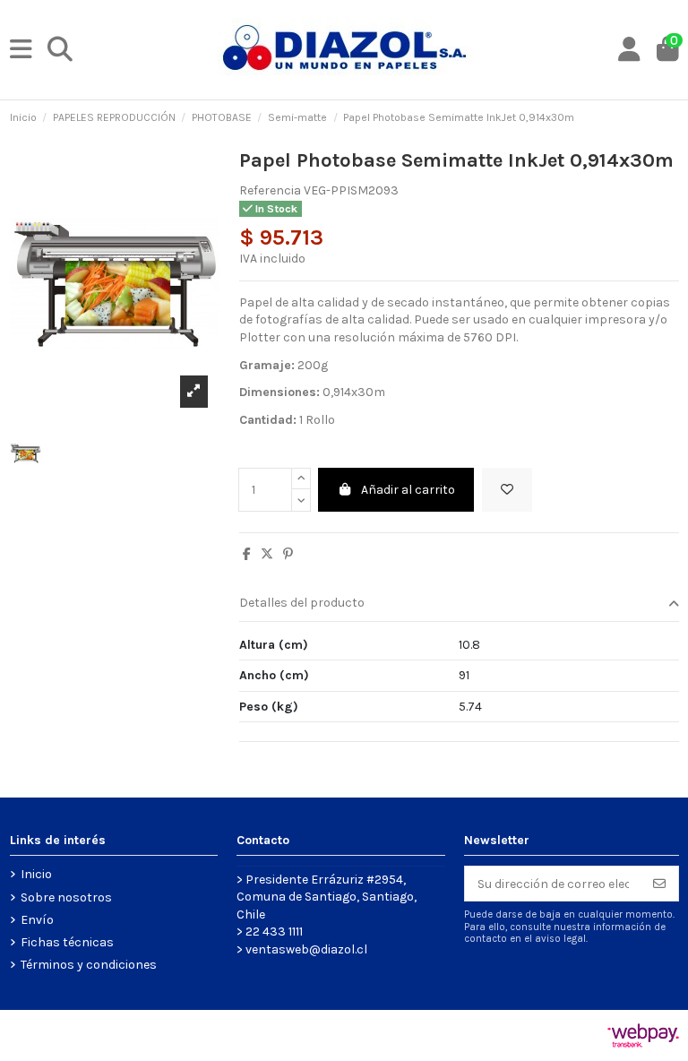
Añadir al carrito (408, 489)
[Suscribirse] (659, 884)
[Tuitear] (267, 554)
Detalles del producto (302, 602)
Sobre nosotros (66, 897)
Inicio (36, 874)
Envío (37, 919)
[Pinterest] (288, 554)
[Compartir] (247, 554)
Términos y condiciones (89, 964)
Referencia (270, 190)
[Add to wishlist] (507, 490)
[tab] (459, 604)
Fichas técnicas (67, 942)
